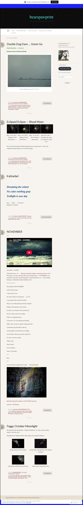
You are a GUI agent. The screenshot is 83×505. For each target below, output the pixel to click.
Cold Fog (19, 218)
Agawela (14, 411)
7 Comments (47, 473)
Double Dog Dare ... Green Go (15, 106)
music (27, 412)
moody (24, 412)
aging (17, 411)
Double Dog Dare (26, 105)
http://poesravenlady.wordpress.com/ (22, 280)
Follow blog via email (65, 68)
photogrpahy (21, 478)
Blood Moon (25, 161)
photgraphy (25, 163)
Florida (16, 103)
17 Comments (47, 103)
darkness (17, 475)
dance (9, 412)
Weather (26, 103)
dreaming (24, 218)
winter (18, 219)
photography (11, 109)
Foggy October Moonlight (22, 426)
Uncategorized (11, 473)
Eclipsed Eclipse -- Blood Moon (18, 162)
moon (29, 162)
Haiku (30, 218)
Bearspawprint (18, 105)
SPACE (21, 159)
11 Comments (47, 159)
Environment (11, 103)
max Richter (19, 412)
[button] (12, 132)
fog (18, 108)
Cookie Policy (28, 502)
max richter (9, 270)
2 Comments (47, 410)
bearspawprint (41, 17)
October (29, 476)
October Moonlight (12, 478)
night (30, 412)
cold (16, 218)
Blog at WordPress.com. (11, 497)
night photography (12, 163)
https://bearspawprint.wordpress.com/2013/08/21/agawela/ (21, 401)
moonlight (24, 475)
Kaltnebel (12, 176)
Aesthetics (15, 102)
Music (28, 409)
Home (13, 30)
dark (13, 412)
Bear (13, 105)
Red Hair (14, 33)
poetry (14, 219)
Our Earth (20, 103)
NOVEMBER (14, 231)
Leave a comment (46, 217)
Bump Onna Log (33, 30)
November (10, 413)
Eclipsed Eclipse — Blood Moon (25, 121)
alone (20, 411)
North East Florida (23, 108)
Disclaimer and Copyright (45, 30)
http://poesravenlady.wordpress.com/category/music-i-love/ (35, 273)
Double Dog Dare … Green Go (24, 44)
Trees (25, 478)
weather (17, 109)
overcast (19, 163)
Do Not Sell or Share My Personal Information (28, 497)
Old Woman (16, 413)
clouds (13, 475)
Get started (54, 2)
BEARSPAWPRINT (21, 30)
